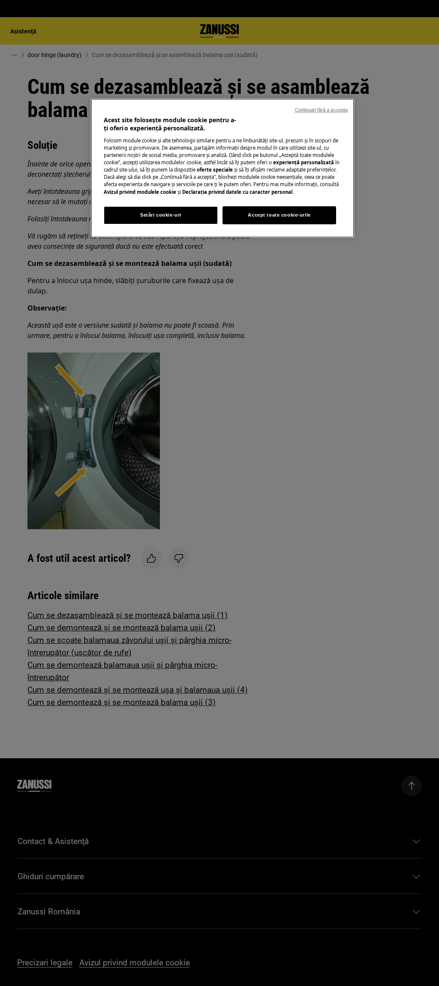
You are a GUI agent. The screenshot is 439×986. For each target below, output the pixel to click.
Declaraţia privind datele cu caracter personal (237, 192)
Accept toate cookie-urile (279, 214)
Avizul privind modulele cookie (140, 192)
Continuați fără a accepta (321, 109)
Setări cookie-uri (160, 214)
